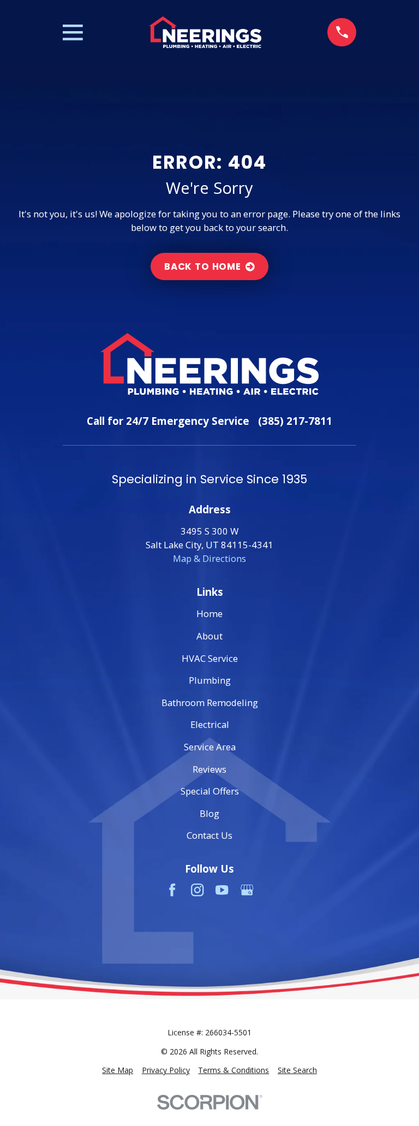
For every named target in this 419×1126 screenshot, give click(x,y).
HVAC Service (210, 658)
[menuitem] (117, 1070)
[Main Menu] (73, 32)
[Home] (205, 32)
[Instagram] (197, 890)
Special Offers (210, 791)
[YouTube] (222, 890)
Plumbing (210, 680)
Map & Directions (209, 558)
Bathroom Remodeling (209, 702)
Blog (209, 813)
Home (209, 613)
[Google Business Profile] (247, 890)
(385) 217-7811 (295, 421)
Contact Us (209, 835)
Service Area (210, 746)
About (209, 636)
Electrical (209, 724)
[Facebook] (172, 890)
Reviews (209, 769)
